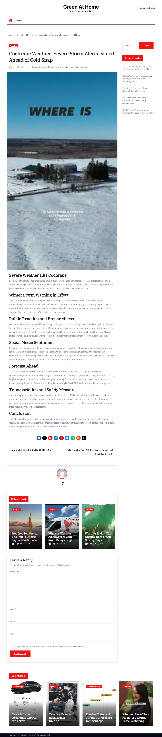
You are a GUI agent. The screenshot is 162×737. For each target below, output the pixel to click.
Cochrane (40, 67)
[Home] (10, 20)
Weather (13, 46)
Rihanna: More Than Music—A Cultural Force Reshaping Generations (136, 100)
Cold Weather (52, 67)
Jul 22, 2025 (25, 543)
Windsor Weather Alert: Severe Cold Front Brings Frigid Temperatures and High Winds (60, 540)
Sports (52, 686)
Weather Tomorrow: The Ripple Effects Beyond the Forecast (25, 537)
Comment (15, 570)
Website (13, 634)
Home (19, 20)
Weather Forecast (79, 67)
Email (13, 621)
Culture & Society (94, 686)
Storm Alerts (64, 67)
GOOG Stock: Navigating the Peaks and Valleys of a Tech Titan (137, 111)
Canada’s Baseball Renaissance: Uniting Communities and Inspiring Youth (137, 78)
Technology (18, 686)
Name (13, 609)
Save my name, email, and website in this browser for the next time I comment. (47, 646)
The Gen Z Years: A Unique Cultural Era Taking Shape (134, 89)
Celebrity (127, 686)
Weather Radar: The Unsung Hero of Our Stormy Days (98, 537)
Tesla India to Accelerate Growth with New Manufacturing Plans (137, 68)
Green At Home (81, 7)
